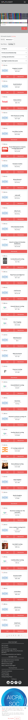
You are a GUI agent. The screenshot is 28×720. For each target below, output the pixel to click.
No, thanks (11, 718)
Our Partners (5, 647)
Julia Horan (17, 607)
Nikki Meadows (17, 338)
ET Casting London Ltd (17, 448)
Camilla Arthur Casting (17, 560)
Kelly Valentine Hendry (17, 226)
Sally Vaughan (17, 479)
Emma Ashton (17, 100)
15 (18, 635)
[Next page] (21, 635)
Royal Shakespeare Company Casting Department (17, 147)
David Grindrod (17, 84)
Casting (13, 36)
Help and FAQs (5, 675)
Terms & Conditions (7, 671)
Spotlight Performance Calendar (10, 660)
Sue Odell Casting (17, 544)
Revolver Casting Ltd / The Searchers (17, 511)
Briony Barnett (17, 179)
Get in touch (5, 645)
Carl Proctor (17, 290)
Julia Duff (17, 195)
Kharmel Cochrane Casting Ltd (17, 416)
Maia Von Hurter (17, 353)
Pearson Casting (17, 369)
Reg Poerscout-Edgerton (17, 275)
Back (3, 15)
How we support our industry (9, 649)
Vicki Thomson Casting (17, 115)
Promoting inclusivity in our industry (11, 654)
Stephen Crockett (17, 68)
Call (7, 76)
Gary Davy (17, 401)
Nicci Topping (17, 322)
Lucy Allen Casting (17, 131)
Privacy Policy (5, 673)
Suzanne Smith (17, 575)
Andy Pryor (17, 623)
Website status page (7, 663)
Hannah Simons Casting (17, 306)
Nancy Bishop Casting (17, 464)
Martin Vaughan (17, 495)
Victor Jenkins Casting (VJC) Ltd (17, 528)
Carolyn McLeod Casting (17, 259)
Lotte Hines (17, 591)
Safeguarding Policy (7, 676)
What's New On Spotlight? (9, 665)
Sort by (3, 39)
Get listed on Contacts (8, 661)
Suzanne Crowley (17, 163)
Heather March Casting (17, 432)
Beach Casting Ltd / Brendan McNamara (17, 242)
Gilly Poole (17, 211)
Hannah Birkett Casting (17, 385)
